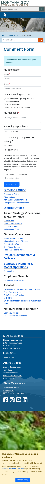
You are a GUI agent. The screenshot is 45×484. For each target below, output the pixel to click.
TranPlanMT (8, 370)
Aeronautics (9, 271)
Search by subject (11, 313)
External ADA (8, 378)
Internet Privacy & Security (13, 469)
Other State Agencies (12, 292)
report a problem (13, 104)
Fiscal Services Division (13, 238)
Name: (7, 74)
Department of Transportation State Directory (22, 289)
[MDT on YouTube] (18, 400)
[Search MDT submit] (40, 40)
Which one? (9, 145)
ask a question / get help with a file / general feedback (20, 100)
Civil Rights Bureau (12, 247)
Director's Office (15, 190)
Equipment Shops (11, 226)
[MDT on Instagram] (12, 400)
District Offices (14, 207)
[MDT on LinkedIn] (25, 400)
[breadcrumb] (3, 35)
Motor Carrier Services (13, 223)
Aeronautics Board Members (15, 200)
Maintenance (9, 221)
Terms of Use (8, 358)
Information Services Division (16, 241)
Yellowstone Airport (11, 388)
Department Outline (12, 194)
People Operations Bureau (15, 250)
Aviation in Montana (11, 373)
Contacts (11, 35)
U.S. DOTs (8, 298)
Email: (7, 84)
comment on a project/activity (18, 107)
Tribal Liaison (9, 197)
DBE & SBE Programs (12, 376)
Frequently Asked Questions (15, 316)
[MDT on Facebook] (5, 400)
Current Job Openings (12, 367)
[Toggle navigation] (39, 15)
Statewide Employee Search (15, 280)
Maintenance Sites (11, 229)
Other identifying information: (15, 174)
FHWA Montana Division (14, 295)
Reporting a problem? (16, 126)
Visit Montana (8, 390)
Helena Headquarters (12, 340)
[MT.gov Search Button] (41, 9)
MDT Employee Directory (13, 393)
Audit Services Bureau (13, 244)
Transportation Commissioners (16, 203)
